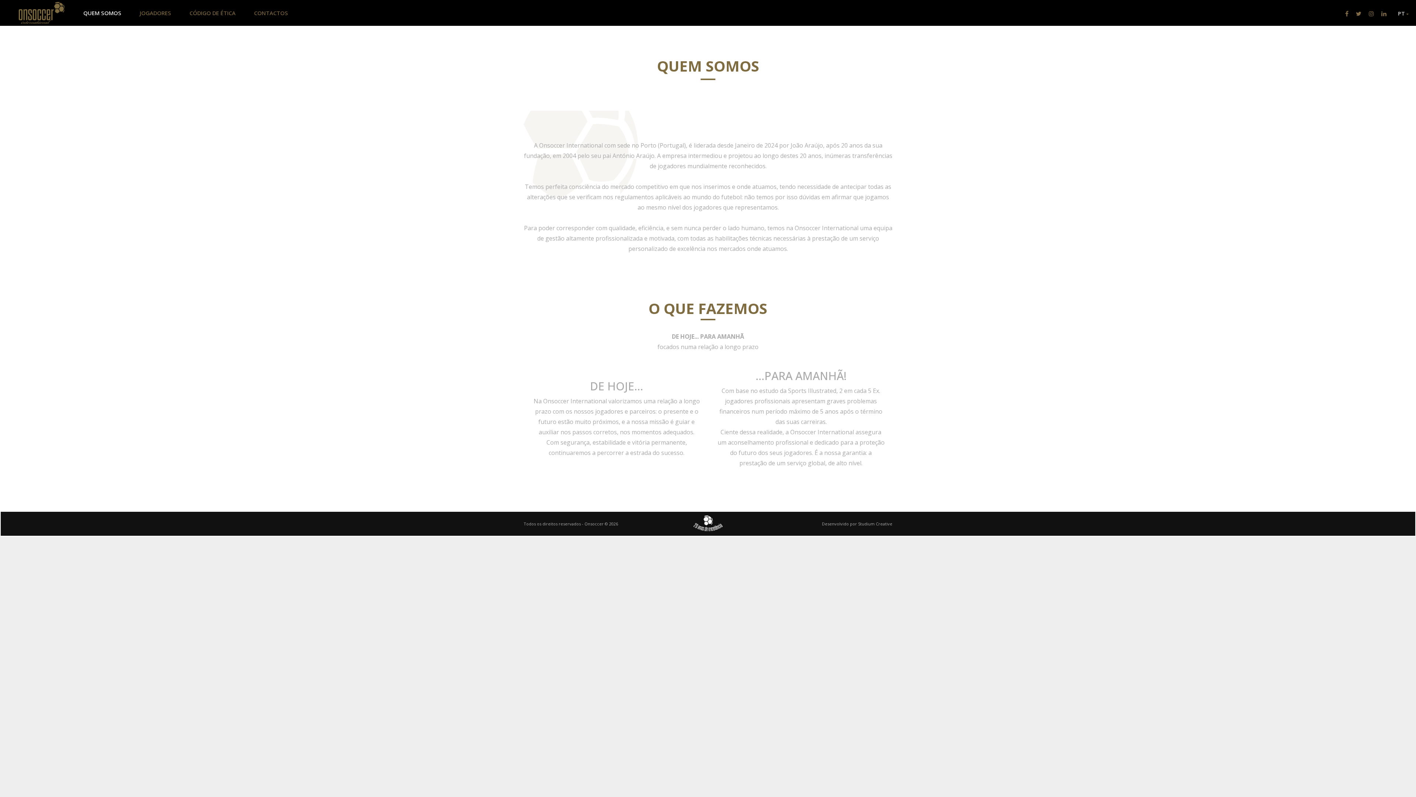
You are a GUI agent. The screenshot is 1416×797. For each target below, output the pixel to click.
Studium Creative (875, 524)
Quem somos (102, 13)
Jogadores (155, 13)
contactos (271, 13)
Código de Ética (213, 13)
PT (1402, 13)
